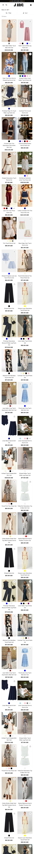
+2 (14, 208)
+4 (29, 141)
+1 (29, 43)
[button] (3, 4)
